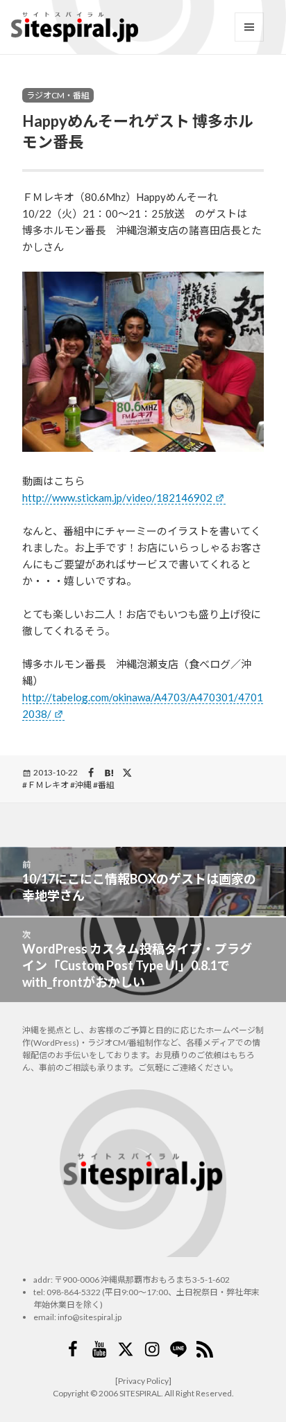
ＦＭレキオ (48, 785)
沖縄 (83, 785)
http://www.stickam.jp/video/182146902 (117, 497)
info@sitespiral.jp (89, 1317)
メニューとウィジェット (249, 27)
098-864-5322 (74, 1292)
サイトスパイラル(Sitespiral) (74, 27)
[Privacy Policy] (143, 1381)
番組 (106, 785)
